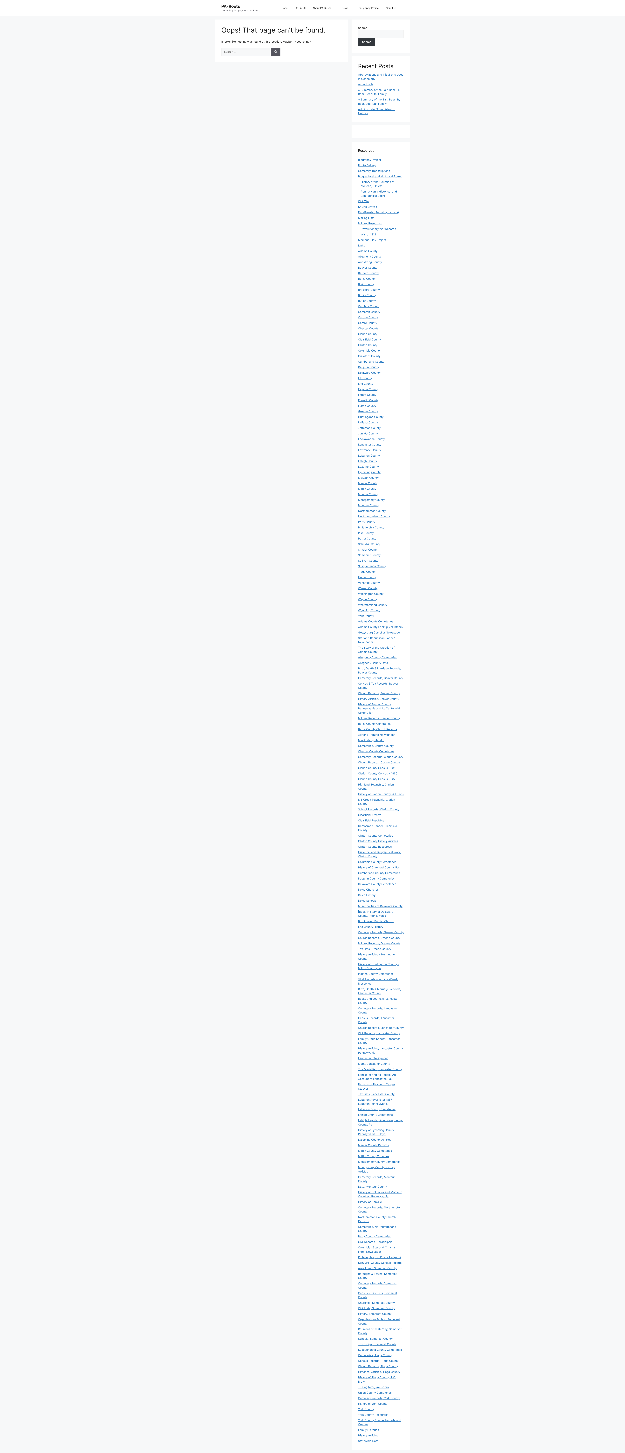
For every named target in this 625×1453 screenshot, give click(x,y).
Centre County (367, 323)
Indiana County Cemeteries (376, 973)
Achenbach (365, 84)
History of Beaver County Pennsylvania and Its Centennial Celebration (379, 708)
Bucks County (367, 295)
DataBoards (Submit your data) (378, 212)
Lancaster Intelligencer (373, 1058)
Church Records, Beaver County (379, 693)
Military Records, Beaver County (379, 718)
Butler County (367, 300)
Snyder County (367, 549)
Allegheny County (369, 256)
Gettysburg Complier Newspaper (379, 632)
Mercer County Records (373, 1145)
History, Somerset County (374, 1313)
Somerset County (369, 555)
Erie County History (370, 926)
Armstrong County (370, 262)
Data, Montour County (372, 1186)
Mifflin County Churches (373, 1156)
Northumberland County (374, 516)
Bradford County (369, 289)
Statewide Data (368, 1441)
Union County (367, 577)
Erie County (365, 383)
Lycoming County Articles (374, 1139)
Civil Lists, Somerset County (376, 1308)
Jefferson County (369, 428)
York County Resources (373, 1414)
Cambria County (368, 306)
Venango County (369, 582)
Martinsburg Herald (371, 740)
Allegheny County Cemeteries (377, 657)
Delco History (366, 895)
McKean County (368, 477)
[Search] (275, 52)
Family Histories (368, 1430)
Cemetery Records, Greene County (381, 932)
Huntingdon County (370, 417)
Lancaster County (369, 444)
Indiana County (368, 422)
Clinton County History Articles (378, 841)
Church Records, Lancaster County (381, 1027)
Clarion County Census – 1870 (377, 779)
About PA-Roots (322, 8)
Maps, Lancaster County (374, 1063)
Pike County (366, 533)
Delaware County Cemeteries (377, 884)
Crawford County (369, 356)
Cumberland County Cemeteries (379, 873)
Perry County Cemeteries (374, 1236)
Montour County (368, 505)
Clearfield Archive (369, 815)
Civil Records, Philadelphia (375, 1242)
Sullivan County (368, 560)
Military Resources (370, 223)
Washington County (370, 593)
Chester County (368, 328)
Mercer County (367, 483)
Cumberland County (371, 361)
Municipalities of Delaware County (380, 906)
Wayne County (367, 599)
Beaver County (367, 267)
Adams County (367, 251)
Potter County (367, 538)
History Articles (368, 1435)
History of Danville (370, 1202)
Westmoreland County (372, 605)
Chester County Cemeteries (376, 751)
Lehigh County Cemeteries (375, 1114)
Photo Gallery (367, 165)
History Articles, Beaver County (378, 698)
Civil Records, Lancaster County (379, 1033)
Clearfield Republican (372, 820)
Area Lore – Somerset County (377, 1268)
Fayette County (368, 389)
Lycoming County (369, 472)
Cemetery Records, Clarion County (380, 757)
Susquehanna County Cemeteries (380, 1349)
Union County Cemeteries (375, 1392)
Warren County (367, 588)
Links (361, 245)
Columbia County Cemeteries (377, 862)
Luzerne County (368, 466)
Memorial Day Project (372, 240)
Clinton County (367, 345)
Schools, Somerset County (375, 1338)
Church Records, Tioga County (378, 1366)
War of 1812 (368, 234)
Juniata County (368, 433)
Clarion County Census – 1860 (377, 773)
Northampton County (372, 511)
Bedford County (368, 273)
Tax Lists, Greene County (374, 949)
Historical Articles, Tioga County (379, 1371)
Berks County (366, 278)
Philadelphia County (371, 527)
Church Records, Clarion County (379, 762)
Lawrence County (369, 450)
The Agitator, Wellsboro (373, 1387)
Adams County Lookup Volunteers (380, 627)
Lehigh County (367, 461)
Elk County (365, 378)
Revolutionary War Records (378, 229)
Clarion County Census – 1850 (377, 768)
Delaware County (369, 372)
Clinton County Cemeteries (375, 835)
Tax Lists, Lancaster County (376, 1094)
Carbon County (368, 317)
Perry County (366, 522)
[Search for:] (246, 51)
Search (362, 28)
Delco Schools (367, 900)
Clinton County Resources (375, 846)
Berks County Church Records (377, 729)
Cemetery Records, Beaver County (380, 678)
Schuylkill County (369, 544)
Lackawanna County (371, 439)
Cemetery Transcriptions (374, 171)
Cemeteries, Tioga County (375, 1355)
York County (366, 616)
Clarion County (367, 334)
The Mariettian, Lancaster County (380, 1069)
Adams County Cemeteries (375, 621)
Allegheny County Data (373, 663)
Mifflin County (367, 488)
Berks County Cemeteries (374, 723)
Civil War (363, 201)
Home (285, 8)
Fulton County (367, 405)
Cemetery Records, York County (379, 1398)
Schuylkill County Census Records (380, 1262)
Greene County (368, 411)
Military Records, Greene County (379, 943)
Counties (391, 8)
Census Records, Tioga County (378, 1360)
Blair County (366, 284)
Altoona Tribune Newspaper (376, 734)
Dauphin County (368, 367)
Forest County (367, 394)
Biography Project (369, 8)
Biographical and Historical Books (380, 176)
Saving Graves (367, 206)
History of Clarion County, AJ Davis (381, 794)
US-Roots (300, 8)
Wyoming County (369, 610)
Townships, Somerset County (377, 1344)
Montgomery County (371, 499)
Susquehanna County (372, 566)
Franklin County (368, 400)
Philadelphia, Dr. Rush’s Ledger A (379, 1257)
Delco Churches (368, 889)
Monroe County (368, 494)
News (345, 8)
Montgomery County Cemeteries (379, 1161)
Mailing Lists (366, 218)
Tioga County (366, 571)
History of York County (372, 1403)
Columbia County (369, 350)
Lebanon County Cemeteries (377, 1109)
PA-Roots (230, 6)
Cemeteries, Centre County (376, 745)
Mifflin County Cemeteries (375, 1150)
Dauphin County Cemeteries (376, 878)
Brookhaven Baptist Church (376, 921)
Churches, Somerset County (376, 1302)
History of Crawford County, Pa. (379, 867)
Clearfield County (369, 339)
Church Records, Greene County (379, 938)
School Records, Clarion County (378, 809)
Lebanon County (369, 455)
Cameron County (369, 311)
